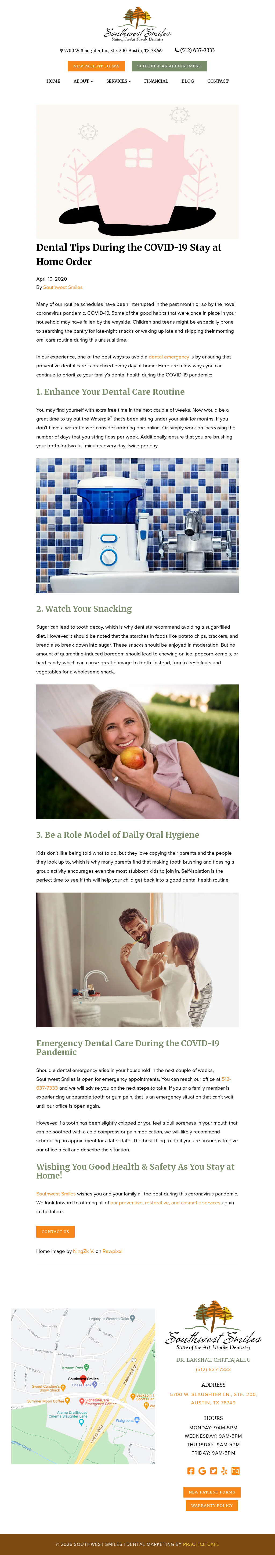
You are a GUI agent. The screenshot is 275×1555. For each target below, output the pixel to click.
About (82, 81)
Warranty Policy (212, 1505)
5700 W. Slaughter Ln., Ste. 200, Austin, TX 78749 (113, 50)
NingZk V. (83, 1251)
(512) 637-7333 (197, 50)
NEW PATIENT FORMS (96, 66)
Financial (156, 81)
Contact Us (55, 1231)
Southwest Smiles (63, 287)
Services (117, 81)
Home (53, 81)
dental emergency (169, 357)
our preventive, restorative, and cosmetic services (165, 1203)
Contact (218, 81)
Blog (188, 81)
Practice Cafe (201, 1544)
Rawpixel (112, 1251)
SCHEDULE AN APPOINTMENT (169, 66)
